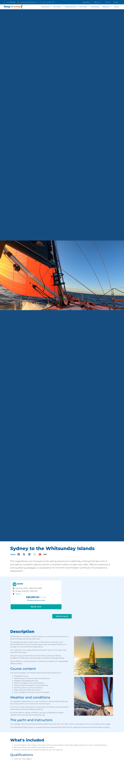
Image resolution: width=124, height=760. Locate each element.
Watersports (106, 6)
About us (96, 2)
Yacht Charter (83, 6)
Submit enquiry (62, 616)
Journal (107, 2)
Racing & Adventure (70, 6)
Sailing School (46, 6)
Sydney (18, 594)
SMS (45, 554)
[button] (19, 554)
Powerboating (95, 6)
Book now (36, 607)
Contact (115, 2)
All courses (86, 2)
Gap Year (116, 6)
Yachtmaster (57, 6)
